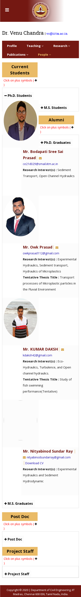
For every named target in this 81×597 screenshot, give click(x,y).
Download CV (34, 463)
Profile (12, 46)
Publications (16, 55)
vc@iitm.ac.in (57, 33)
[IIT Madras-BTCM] (40, 9)
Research (60, 46)
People (43, 55)
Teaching (34, 46)
